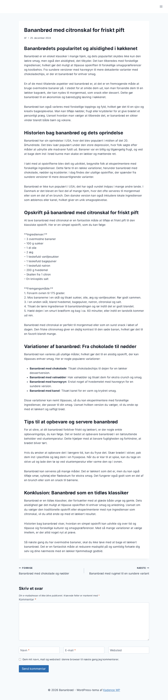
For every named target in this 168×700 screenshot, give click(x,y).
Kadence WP (111, 690)
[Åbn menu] (161, 6)
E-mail (70, 650)
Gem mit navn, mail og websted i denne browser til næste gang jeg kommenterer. (70, 659)
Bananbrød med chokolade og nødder (44, 571)
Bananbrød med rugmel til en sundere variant (119, 571)
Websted (116, 650)
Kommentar (27, 599)
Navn (25, 650)
